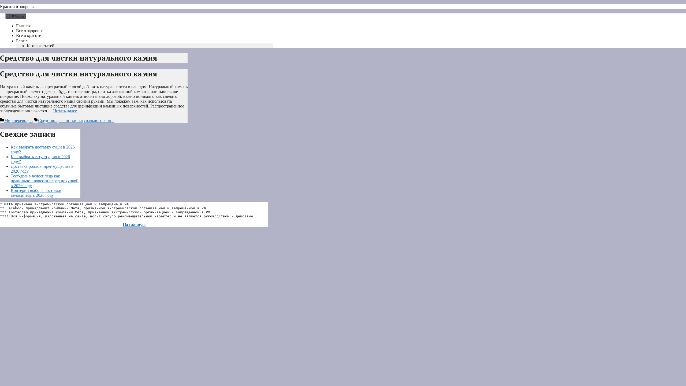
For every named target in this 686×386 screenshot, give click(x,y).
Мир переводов (18, 120)
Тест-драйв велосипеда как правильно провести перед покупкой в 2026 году (45, 181)
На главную (134, 224)
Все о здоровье (29, 30)
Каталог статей (40, 45)
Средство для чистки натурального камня (78, 74)
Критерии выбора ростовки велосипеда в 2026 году (36, 193)
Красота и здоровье (17, 6)
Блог (20, 41)
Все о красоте (28, 35)
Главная (23, 26)
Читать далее (65, 111)
